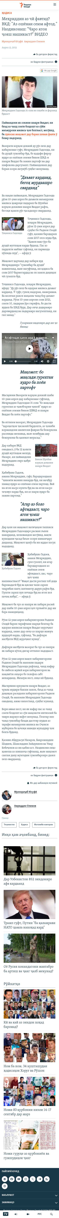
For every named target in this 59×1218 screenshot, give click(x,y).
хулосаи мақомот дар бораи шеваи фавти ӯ (31, 134)
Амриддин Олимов (34, 41)
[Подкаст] (5, 1186)
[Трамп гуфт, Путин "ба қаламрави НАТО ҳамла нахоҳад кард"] (29, 904)
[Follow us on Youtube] (19, 1179)
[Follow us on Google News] (5, 1179)
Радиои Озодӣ (21, 342)
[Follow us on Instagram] (26, 1179)
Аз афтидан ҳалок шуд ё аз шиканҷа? (28, 337)
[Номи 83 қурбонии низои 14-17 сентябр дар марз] (29, 1091)
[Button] (45, 54)
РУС (40, 1214)
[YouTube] (28, 1214)
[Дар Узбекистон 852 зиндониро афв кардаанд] (29, 860)
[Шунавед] (15, 1214)
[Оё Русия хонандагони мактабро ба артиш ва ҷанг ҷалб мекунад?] (29, 948)
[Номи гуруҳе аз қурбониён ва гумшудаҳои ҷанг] (29, 1135)
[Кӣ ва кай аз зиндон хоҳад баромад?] (29, 1004)
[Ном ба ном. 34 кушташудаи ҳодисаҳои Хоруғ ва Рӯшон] (29, 1047)
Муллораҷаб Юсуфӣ (12, 41)
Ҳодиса (7, 13)
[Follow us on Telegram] (40, 1179)
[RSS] (47, 1179)
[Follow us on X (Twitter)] (33, 1179)
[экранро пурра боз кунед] (54, 361)
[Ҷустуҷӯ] (51, 1214)
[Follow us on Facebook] (12, 1179)
